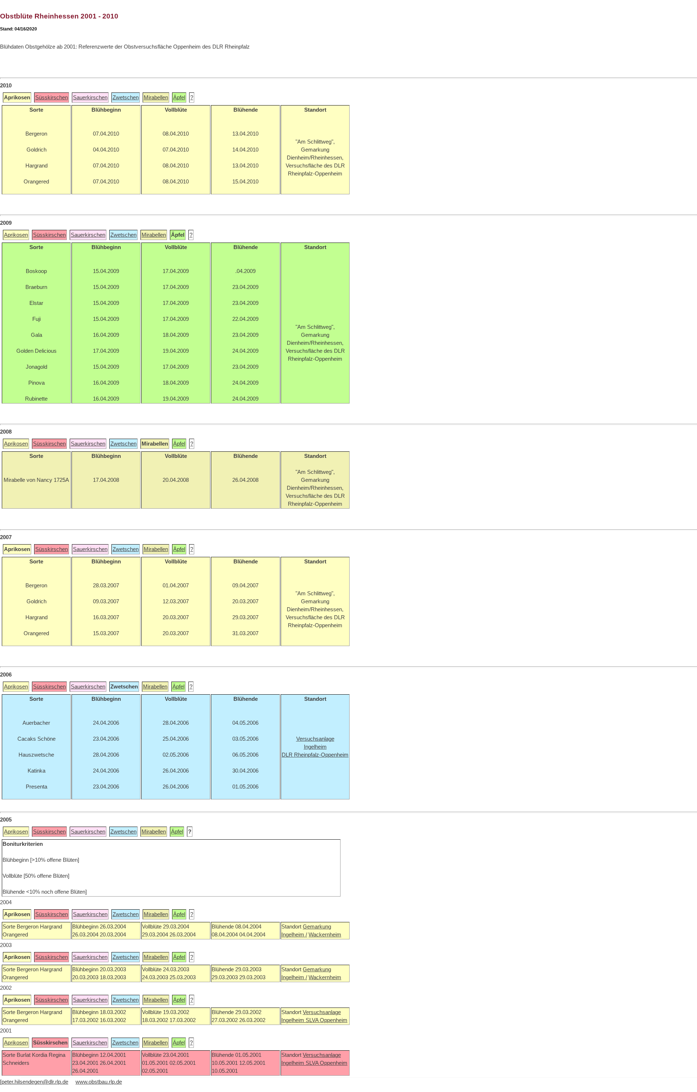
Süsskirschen (51, 97)
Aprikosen (16, 235)
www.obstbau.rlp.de (99, 1082)
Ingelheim (293, 1020)
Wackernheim (325, 935)
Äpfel (179, 97)
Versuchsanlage (322, 1012)
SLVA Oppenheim (326, 1020)
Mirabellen (156, 97)
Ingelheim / (294, 935)
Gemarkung (317, 927)
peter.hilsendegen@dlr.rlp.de (34, 1082)
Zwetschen (126, 97)
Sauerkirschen (90, 97)
